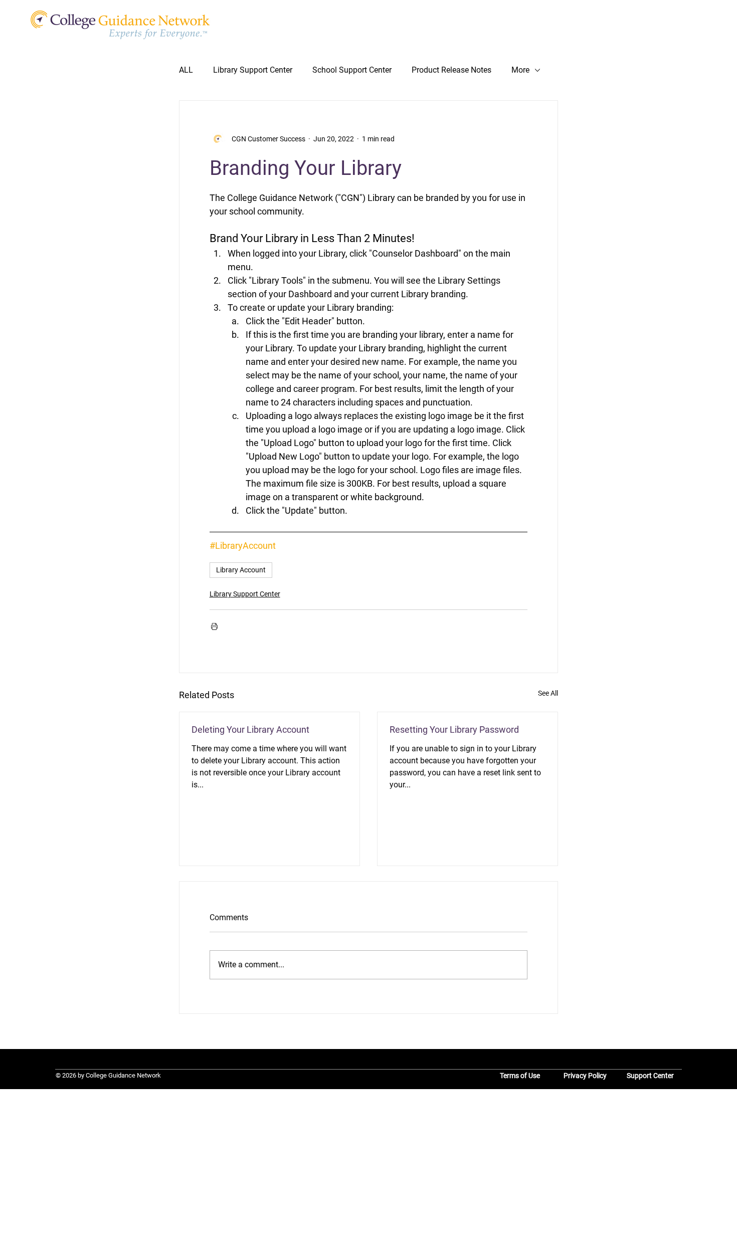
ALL (186, 70)
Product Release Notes (451, 70)
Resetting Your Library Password (454, 729)
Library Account (241, 570)
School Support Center (352, 70)
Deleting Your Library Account (250, 729)
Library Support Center (252, 70)
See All (548, 693)
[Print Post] (214, 626)
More (520, 70)
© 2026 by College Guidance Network (108, 1075)
